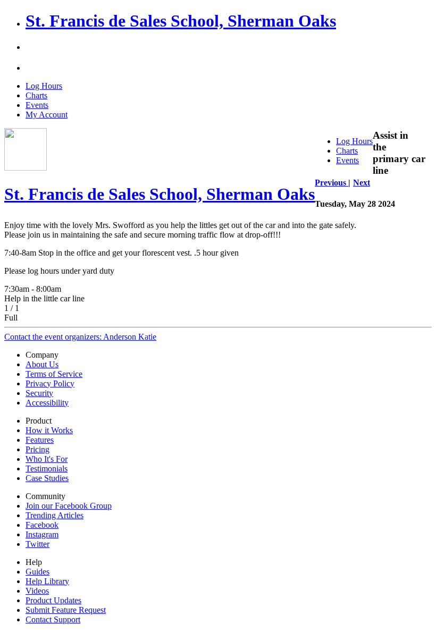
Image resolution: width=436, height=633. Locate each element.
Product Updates (53, 600)
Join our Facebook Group (69, 505)
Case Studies (47, 478)
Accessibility (47, 402)
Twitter (37, 543)
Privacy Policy (50, 383)
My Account (47, 114)
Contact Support (53, 619)
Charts (36, 95)
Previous (331, 182)
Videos (37, 590)
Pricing (37, 449)
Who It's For (47, 458)
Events (37, 104)
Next (361, 182)
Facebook (42, 524)
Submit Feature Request (66, 609)
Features (40, 439)
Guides (37, 571)
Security (39, 393)
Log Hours (44, 85)
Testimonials (47, 468)
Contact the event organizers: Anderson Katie (80, 336)
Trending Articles (54, 515)
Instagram (42, 534)
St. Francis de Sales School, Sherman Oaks (181, 20)
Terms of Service (54, 373)
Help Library (47, 581)
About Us (42, 364)
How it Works (49, 430)
